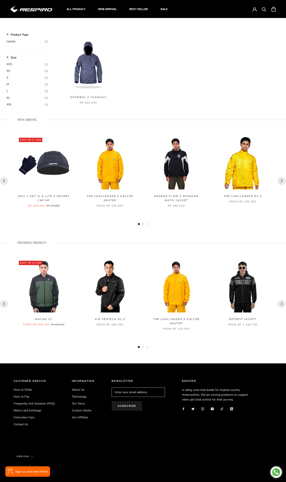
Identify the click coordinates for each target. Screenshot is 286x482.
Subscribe (127, 406)
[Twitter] (193, 408)
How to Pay (21, 397)
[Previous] (4, 181)
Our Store (78, 404)
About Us (78, 390)
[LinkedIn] (231, 408)
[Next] (282, 181)
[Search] (264, 9)
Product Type (19, 35)
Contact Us (21, 424)
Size (14, 58)
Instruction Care (24, 417)
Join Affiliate (80, 417)
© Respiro (25, 465)
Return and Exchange (27, 410)
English (235, 9)
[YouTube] (212, 408)
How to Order (23, 390)
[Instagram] (202, 408)
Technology (79, 397)
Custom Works (81, 410)
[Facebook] (183, 408)
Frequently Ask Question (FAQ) (34, 404)
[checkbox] (27, 41)
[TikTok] (221, 408)
